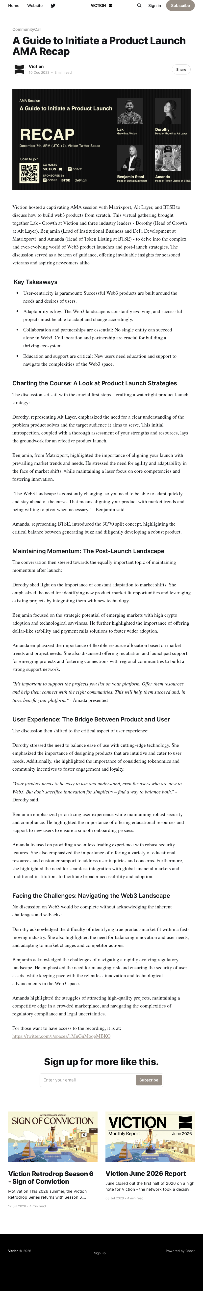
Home (13, 5)
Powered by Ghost (180, 1251)
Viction (36, 66)
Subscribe (180, 5)
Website (35, 5)
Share (181, 69)
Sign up (100, 1253)
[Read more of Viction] (19, 69)
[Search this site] (139, 5)
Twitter (53, 5)
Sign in (154, 5)
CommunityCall (26, 29)
